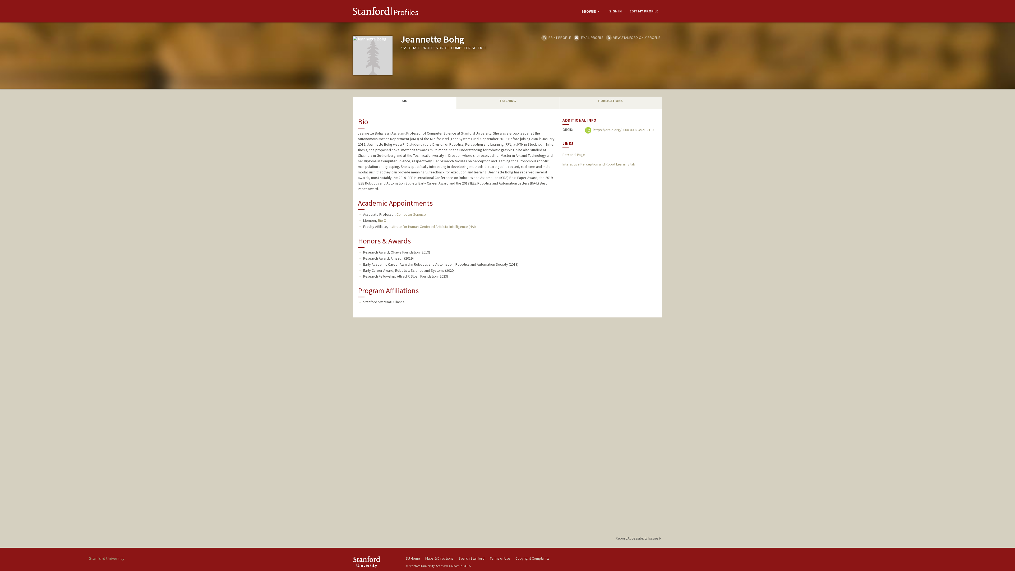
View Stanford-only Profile (636, 37)
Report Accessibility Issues (637, 538)
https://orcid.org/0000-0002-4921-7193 (623, 130)
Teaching (507, 100)
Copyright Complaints (532, 558)
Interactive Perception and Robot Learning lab (598, 164)
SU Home (413, 558)
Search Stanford (472, 558)
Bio (405, 100)
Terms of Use (500, 558)
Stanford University (375, 562)
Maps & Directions (439, 558)
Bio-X (382, 220)
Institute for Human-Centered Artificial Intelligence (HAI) (432, 226)
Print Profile (559, 37)
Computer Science (411, 214)
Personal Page (573, 154)
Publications (610, 100)
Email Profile (591, 37)
